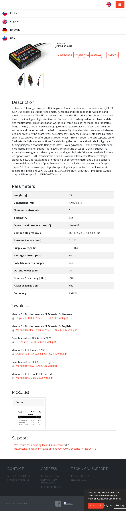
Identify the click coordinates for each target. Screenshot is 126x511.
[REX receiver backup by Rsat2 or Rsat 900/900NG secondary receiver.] (95, 448)
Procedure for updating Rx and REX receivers (40, 445)
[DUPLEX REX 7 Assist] (21, 80)
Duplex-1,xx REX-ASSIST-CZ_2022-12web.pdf (41, 353)
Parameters (71, 54)
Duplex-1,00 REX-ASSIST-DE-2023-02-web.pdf (41, 318)
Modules (96, 54)
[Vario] (31, 420)
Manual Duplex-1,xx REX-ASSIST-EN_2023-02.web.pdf (46, 330)
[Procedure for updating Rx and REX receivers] (67, 445)
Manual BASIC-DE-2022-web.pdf (34, 377)
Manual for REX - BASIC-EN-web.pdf (36, 365)
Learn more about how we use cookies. (104, 497)
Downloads (82, 54)
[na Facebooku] (58, 503)
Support (113, 54)
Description (60, 54)
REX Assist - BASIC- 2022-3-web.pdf (35, 342)
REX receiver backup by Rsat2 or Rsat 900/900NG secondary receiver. (53, 448)
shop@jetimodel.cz (18, 479)
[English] (110, 4)
